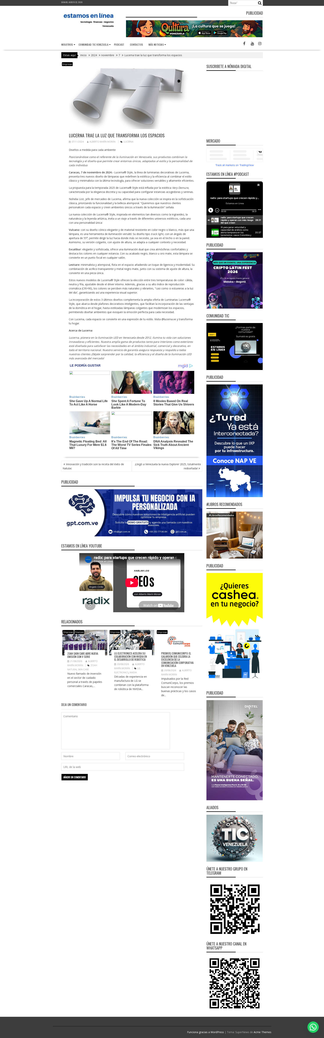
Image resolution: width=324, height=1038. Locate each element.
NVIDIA (133, 672)
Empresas (67, 64)
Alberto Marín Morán (102, 141)
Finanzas (79, 632)
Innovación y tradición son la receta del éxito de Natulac (93, 466)
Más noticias (156, 44)
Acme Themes (262, 1032)
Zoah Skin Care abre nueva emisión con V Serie (82, 655)
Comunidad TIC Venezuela (93, 44)
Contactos (136, 44)
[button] (313, 1027)
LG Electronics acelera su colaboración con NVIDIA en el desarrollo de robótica (130, 656)
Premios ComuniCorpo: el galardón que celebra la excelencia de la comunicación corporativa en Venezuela (177, 659)
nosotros (67, 44)
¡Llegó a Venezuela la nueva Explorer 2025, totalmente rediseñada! (168, 466)
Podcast (119, 44)
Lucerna (129, 141)
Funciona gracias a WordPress (205, 1032)
